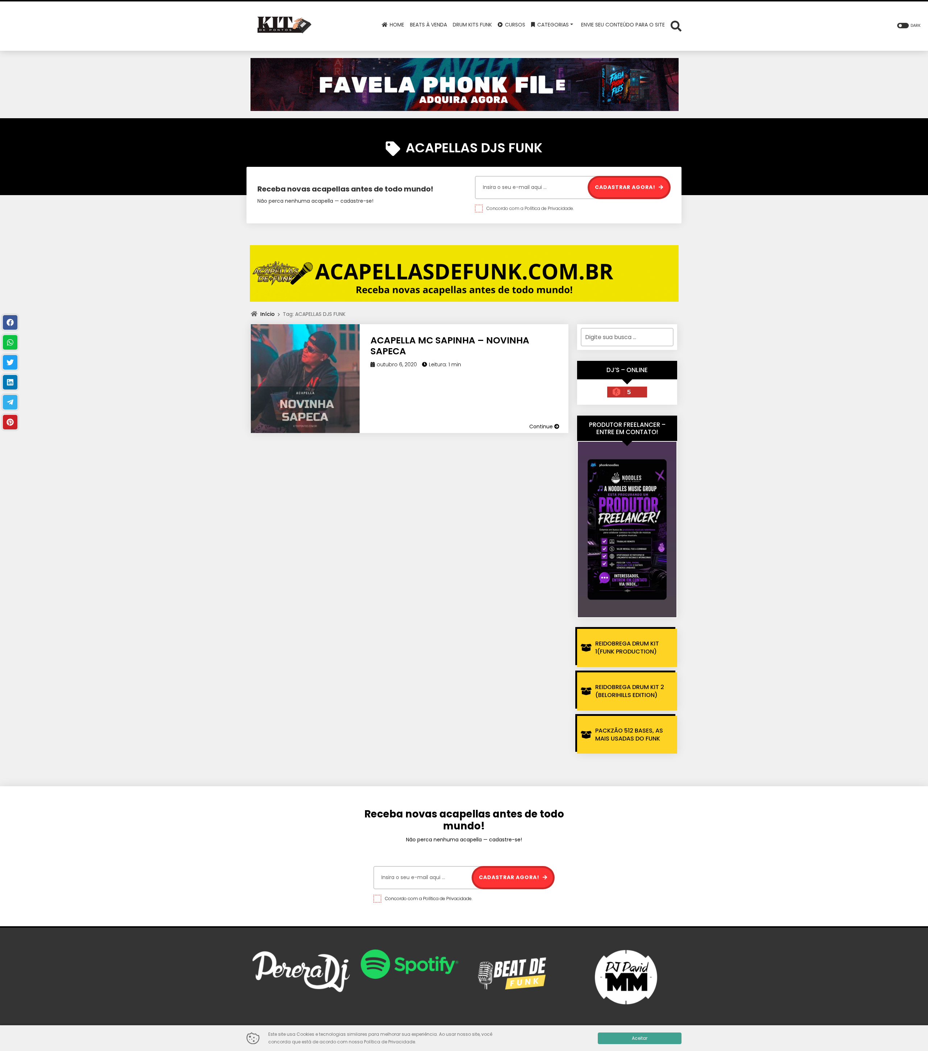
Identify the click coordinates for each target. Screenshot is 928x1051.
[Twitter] (10, 362)
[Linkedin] (10, 382)
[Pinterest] (10, 422)
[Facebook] (10, 322)
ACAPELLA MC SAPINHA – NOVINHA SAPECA (449, 346)
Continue (541, 426)
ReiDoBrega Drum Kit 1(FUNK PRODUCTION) (627, 647)
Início (267, 314)
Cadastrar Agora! (626, 187)
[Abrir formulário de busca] (676, 25)
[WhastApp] (10, 342)
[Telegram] (10, 402)
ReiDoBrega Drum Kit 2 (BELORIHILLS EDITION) (629, 691)
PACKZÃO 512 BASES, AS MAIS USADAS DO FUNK (629, 734)
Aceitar (639, 1038)
